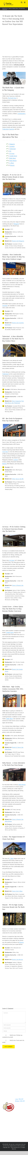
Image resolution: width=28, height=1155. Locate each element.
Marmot (4, 463)
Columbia (11, 146)
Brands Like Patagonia (18, 241)
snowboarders (21, 113)
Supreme (11, 129)
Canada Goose (13, 156)
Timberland (5, 129)
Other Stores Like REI (18, 479)
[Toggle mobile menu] (25, 2)
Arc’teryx (11, 153)
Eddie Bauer (12, 158)
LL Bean (11, 163)
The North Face (12, 98)
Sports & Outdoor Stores (13, 8)
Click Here (5, 451)
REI (10, 151)
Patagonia (12, 144)
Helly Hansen (13, 160)
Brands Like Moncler (17, 959)
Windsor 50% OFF (20, 1101)
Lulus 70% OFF (19, 1099)
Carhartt (15, 460)
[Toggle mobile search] (21, 2)
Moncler (12, 165)
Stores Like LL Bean (17, 891)
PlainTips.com (5, 8)
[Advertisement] (14, 41)
